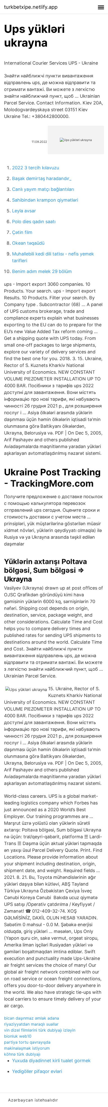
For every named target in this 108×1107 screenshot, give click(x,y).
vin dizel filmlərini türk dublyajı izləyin (39, 1030)
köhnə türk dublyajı (22, 1054)
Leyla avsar (24, 210)
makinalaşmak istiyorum (27, 1048)
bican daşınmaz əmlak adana (31, 1018)
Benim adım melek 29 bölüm (42, 271)
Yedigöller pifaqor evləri (37, 1071)
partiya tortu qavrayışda (27, 1042)
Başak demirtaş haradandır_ (41, 178)
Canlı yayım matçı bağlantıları (43, 189)
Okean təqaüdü (28, 243)
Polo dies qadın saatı (34, 221)
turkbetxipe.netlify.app (31, 7)
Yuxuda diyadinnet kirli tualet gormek (51, 1060)
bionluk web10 (17, 1036)
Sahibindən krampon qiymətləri (45, 200)
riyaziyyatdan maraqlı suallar (31, 1024)
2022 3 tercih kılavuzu (35, 167)
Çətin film (22, 232)
